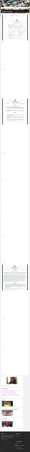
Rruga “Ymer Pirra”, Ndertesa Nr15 (20, 445)
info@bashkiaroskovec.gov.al (20, 448)
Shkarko (3, 69)
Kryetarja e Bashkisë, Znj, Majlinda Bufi (6, 385)
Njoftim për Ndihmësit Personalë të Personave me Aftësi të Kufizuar (9, 393)
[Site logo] (15, 5)
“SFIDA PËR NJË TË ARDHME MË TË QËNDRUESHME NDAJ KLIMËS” (9, 392)
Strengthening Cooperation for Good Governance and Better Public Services (10, 394)
